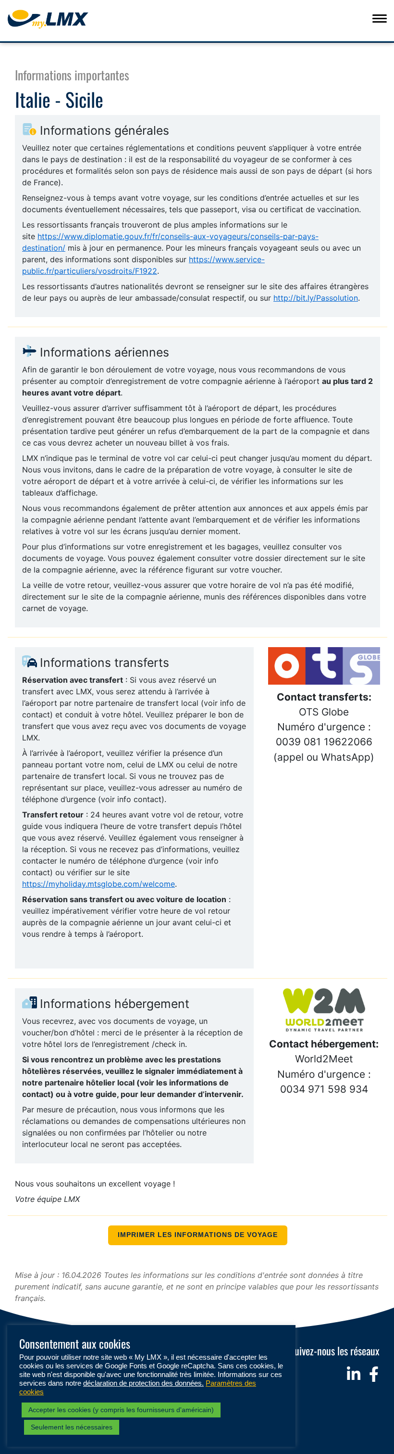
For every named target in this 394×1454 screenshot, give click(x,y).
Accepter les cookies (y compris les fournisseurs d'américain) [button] (121, 1410)
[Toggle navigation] (379, 18)
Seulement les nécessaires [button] (71, 1427)
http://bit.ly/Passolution (315, 298)
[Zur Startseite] (65, 19)
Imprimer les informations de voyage (198, 1234)
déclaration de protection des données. (143, 1383)
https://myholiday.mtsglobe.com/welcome (98, 884)
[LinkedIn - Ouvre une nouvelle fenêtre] (354, 1374)
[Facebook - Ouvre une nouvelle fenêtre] (374, 1374)
